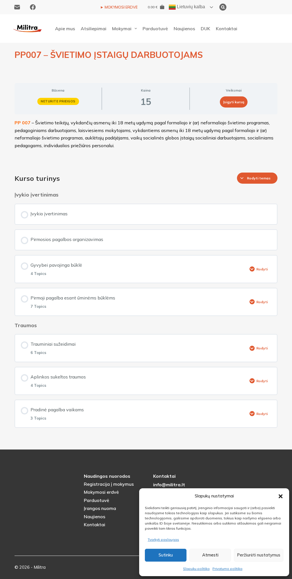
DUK (205, 28)
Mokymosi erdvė (101, 492)
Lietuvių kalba (190, 6)
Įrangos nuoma (100, 508)
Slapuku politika (196, 568)
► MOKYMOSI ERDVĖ (119, 7)
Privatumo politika (227, 568)
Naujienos (184, 28)
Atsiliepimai (93, 28)
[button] (280, 496)
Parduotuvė (155, 28)
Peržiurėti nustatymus (258, 555)
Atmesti (210, 555)
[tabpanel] (146, 141)
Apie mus (65, 28)
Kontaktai (226, 28)
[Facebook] (33, 7)
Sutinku (166, 555)
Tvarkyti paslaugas (163, 539)
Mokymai (121, 28)
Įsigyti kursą (233, 102)
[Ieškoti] (251, 7)
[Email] (17, 7)
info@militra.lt (169, 484)
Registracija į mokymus (109, 484)
